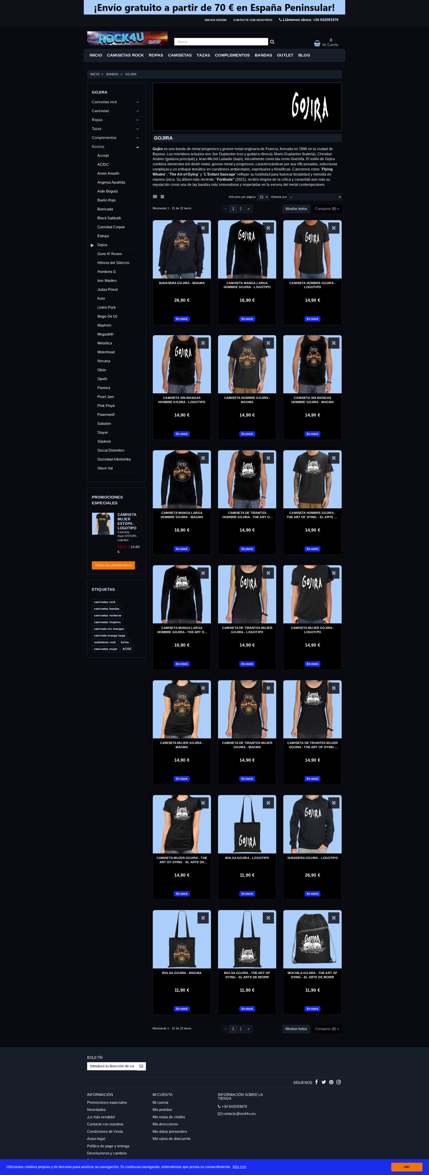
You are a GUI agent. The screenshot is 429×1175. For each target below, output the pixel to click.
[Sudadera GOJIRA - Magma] (182, 249)
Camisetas (180, 55)
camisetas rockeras (107, 615)
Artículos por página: (242, 197)
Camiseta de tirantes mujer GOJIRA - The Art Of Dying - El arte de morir (312, 745)
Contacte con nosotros (252, 20)
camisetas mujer (105, 649)
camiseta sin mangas (109, 628)
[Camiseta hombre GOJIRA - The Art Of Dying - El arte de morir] (312, 479)
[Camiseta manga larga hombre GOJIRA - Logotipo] (247, 249)
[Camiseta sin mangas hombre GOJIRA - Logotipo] (182, 364)
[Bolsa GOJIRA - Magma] (182, 939)
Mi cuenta (160, 1102)
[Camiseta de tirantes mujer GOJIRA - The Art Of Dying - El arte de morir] (312, 709)
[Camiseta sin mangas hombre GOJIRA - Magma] (312, 364)
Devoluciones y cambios (107, 1153)
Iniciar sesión (216, 20)
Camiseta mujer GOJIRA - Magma (182, 745)
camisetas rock (104, 602)
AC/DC (127, 649)
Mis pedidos (162, 1110)
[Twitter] (324, 1083)
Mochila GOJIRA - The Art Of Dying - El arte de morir (312, 975)
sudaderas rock (105, 642)
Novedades (96, 1110)
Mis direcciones (165, 1124)
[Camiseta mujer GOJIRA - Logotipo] (312, 594)
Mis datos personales (170, 1131)
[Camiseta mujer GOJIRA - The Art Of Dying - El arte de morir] (182, 824)
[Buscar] (272, 42)
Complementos (232, 55)
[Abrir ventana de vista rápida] (203, 228)
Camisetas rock (125, 55)
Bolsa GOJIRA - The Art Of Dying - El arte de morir (247, 975)
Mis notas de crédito (169, 1117)
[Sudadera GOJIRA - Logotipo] (312, 824)
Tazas (203, 55)
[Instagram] (338, 1083)
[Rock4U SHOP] (127, 38)
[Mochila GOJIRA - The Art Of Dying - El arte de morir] (312, 939)
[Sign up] (141, 1066)
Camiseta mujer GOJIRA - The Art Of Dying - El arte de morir (182, 860)
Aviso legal (96, 1139)
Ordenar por (279, 197)
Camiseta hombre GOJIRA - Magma (247, 400)
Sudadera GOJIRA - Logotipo (312, 858)
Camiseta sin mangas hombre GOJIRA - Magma (312, 400)
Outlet (285, 55)
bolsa (125, 642)
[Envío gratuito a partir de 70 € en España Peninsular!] (214, 7)
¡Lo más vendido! (101, 1117)
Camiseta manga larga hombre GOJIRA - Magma (182, 515)
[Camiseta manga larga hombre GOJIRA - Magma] (182, 479)
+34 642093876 (326, 20)
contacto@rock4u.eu (239, 1114)
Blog (304, 55)
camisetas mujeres (107, 622)
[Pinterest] (331, 1083)
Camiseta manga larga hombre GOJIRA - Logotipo (247, 285)
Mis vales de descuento (172, 1139)
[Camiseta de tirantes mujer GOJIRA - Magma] (247, 709)
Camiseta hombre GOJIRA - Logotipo (312, 285)
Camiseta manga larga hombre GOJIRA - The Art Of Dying (181, 630)
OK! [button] (407, 1167)
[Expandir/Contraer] (137, 102)
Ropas (156, 55)
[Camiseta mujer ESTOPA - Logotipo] (103, 524)
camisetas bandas (107, 608)
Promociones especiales (107, 1102)
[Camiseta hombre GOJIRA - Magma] (247, 364)
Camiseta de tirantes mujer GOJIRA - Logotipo (247, 630)
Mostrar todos (296, 209)
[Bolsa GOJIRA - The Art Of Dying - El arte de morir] (247, 939)
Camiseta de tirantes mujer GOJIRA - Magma (247, 745)
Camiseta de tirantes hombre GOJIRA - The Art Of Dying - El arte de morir (247, 515)
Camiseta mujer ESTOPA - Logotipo (127, 521)
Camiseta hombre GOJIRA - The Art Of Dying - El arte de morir (312, 515)
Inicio (96, 55)
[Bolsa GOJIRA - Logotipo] (247, 824)
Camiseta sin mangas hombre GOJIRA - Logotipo (181, 400)
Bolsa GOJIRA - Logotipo (247, 858)
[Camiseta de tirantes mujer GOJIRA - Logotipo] (247, 594)
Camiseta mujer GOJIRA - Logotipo (312, 630)
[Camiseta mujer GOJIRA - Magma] (182, 709)
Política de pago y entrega (108, 1146)
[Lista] (163, 196)
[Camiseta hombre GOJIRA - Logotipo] (312, 249)
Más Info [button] (239, 1167)
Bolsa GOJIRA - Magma (182, 973)
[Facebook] (317, 1083)
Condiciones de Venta (105, 1131)
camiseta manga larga (109, 635)
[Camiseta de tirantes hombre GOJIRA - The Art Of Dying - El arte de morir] (247, 479)
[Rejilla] (156, 196)
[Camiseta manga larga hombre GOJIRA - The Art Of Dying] (182, 594)
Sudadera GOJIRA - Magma (182, 283)
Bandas (263, 55)
